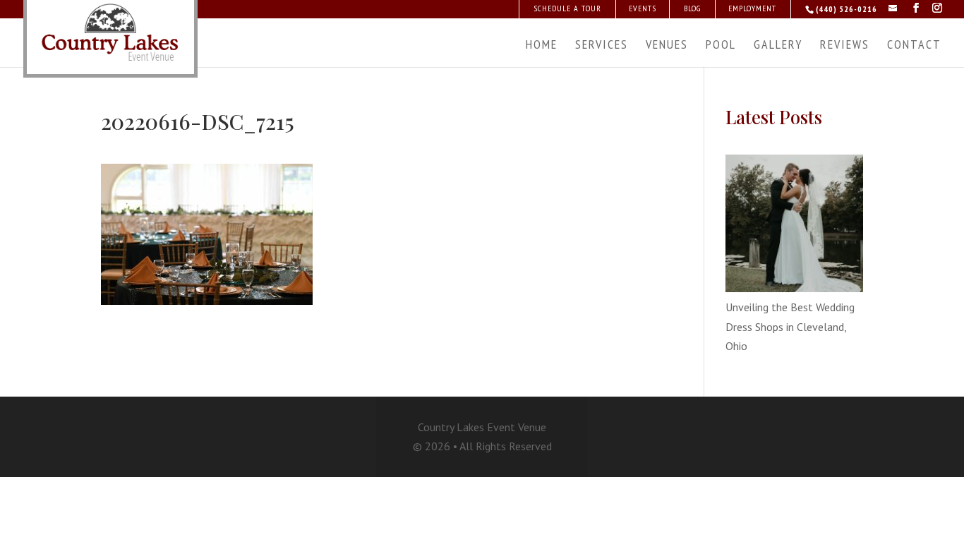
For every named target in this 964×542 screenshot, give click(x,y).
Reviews (844, 46)
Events (642, 8)
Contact (914, 46)
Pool (721, 46)
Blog (692, 8)
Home (542, 46)
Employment (752, 8)
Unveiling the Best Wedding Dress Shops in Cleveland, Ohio (790, 326)
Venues (667, 46)
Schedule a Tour (567, 8)
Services (601, 46)
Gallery (778, 46)
